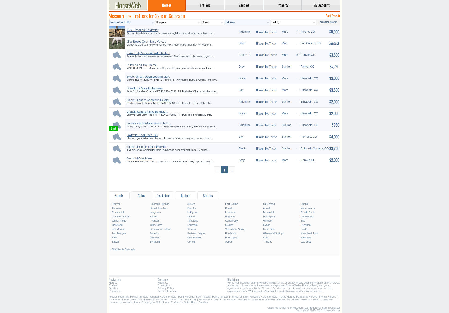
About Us (163, 282)
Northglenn (269, 216)
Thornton (117, 208)
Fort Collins (231, 203)
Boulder (229, 208)
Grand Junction (158, 208)
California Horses (307, 296)
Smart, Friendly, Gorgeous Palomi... (149, 100)
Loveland (230, 212)
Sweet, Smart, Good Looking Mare (148, 76)
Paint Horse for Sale (189, 296)
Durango (306, 224)
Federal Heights (196, 233)
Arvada (267, 208)
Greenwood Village (160, 229)
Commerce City (121, 216)
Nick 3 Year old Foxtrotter (142, 30)
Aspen (228, 241)
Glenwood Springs (273, 233)
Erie (303, 220)
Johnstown (156, 224)
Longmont (155, 212)
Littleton (191, 216)
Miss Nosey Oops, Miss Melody (146, 41)
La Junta (306, 241)
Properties (115, 291)
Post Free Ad (333, 15)
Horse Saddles (199, 302)
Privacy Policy (166, 288)
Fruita (304, 229)
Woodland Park (309, 233)
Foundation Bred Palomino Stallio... (149, 123)
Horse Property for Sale (147, 302)
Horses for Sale (139, 296)
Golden (229, 224)
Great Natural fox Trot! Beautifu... (147, 111)
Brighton (230, 216)
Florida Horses (327, 296)
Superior (154, 233)
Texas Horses (287, 296)
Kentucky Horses (141, 299)
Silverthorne (118, 229)
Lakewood (269, 203)
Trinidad (267, 241)
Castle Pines (194, 237)
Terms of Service (167, 291)
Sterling (191, 229)
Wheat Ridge (119, 220)
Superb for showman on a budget (217, 299)
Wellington (306, 237)
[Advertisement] (224, 182)
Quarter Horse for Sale (163, 296)
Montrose (117, 224)
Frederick (230, 233)
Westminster (308, 208)
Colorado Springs (159, 203)
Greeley (191, 208)
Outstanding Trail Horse (142, 65)
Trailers (113, 285)
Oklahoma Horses (119, 299)
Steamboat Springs (236, 229)
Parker (153, 216)
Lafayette (192, 212)
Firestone (192, 220)
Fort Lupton (231, 237)
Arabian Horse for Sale (215, 296)
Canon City (231, 220)
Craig (266, 237)
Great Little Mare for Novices (145, 88)
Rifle (114, 237)
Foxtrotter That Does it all (142, 135)
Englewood (307, 216)
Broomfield (269, 212)
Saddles (113, 288)
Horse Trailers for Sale (176, 302)
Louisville (192, 224)
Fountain (154, 220)
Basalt (115, 241)
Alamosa (154, 237)
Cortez (191, 241)
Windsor (267, 220)
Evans (266, 224)
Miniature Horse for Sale (263, 296)
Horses (113, 282)
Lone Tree (269, 229)
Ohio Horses (160, 299)
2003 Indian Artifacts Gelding (303, 299)
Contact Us (164, 285)
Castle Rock (308, 212)
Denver (116, 203)
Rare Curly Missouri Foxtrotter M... (148, 53)
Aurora (191, 203)
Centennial (118, 212)
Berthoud (155, 241)
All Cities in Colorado (123, 249)
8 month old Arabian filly (183, 299)
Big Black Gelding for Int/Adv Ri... (147, 146)
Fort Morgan (119, 233)
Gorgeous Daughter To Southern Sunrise (261, 299)
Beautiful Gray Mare (139, 158)
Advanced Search (328, 22)
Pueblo (304, 203)
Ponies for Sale (239, 296)
